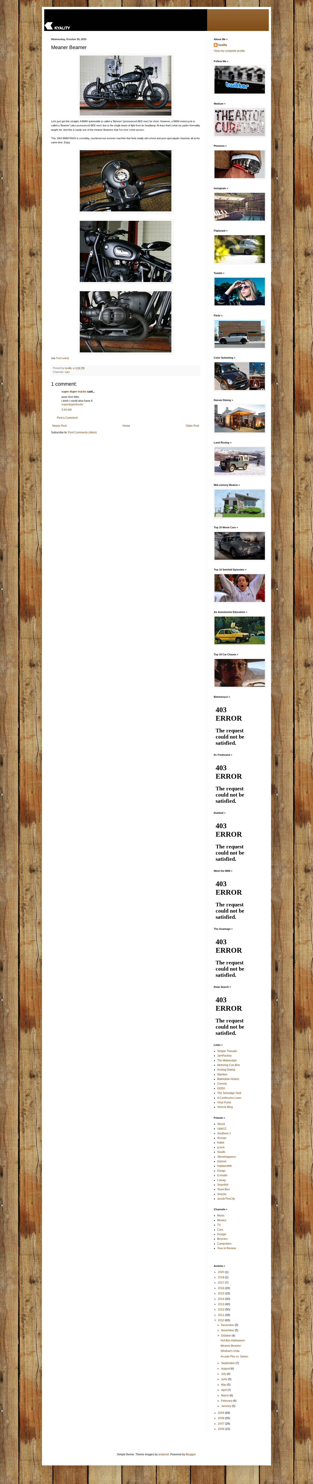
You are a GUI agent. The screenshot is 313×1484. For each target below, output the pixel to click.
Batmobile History (228, 1079)
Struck (221, 1124)
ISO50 (221, 1088)
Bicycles (222, 1238)
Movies (221, 1220)
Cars (220, 1229)
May (224, 1384)
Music (221, 1215)
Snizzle (221, 1194)
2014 (221, 1299)
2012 (221, 1309)
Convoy (222, 1083)
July (224, 1374)
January (226, 1406)
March (225, 1395)
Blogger (190, 1454)
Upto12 (221, 1128)
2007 (221, 1423)
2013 (221, 1304)
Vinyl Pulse (224, 1102)
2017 (221, 1282)
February (227, 1400)
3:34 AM (66, 409)
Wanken (222, 1074)
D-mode (222, 1175)
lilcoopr (221, 1138)
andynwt (163, 1454)
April (224, 1390)
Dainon (221, 1161)
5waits (221, 1152)
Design (221, 1234)
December (228, 1325)
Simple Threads (227, 1051)
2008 (221, 1418)
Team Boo (223, 1189)
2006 (221, 1429)
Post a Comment (67, 417)
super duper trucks (73, 391)
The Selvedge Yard (229, 1093)
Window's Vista (230, 1351)
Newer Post (59, 425)
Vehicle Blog (225, 1107)
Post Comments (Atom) (82, 432)
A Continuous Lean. (229, 1097)
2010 (221, 1320)
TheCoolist (62, 358)
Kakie (220, 1142)
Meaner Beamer (231, 1345)
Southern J (224, 1133)
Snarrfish (222, 1184)
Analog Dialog (226, 1069)
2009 (221, 1413)
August (226, 1368)
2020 (221, 1272)
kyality (222, 45)
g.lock (221, 1147)
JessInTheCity (226, 1198)
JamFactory (224, 1055)
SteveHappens (226, 1156)
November (228, 1330)
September (228, 1363)
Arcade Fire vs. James (234, 1356)
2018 (221, 1277)
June (224, 1379)
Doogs (221, 1170)
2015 (221, 1293)
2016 (221, 1288)
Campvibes (224, 1243)
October (226, 1335)
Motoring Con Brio (228, 1065)
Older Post (192, 425)
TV (219, 1225)
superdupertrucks (72, 404)
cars (67, 372)
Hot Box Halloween (233, 1340)
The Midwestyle (227, 1060)
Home (126, 425)
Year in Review (226, 1248)
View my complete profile (229, 51)
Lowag (221, 1180)
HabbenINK (224, 1166)
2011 (221, 1315)
